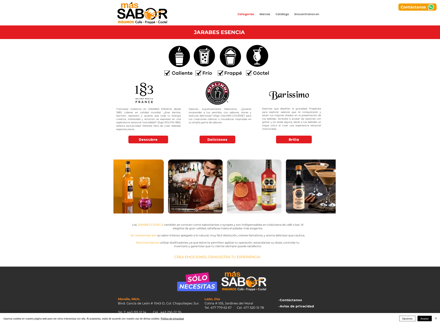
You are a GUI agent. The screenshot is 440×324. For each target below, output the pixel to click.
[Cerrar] (436, 318)
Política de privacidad (172, 318)
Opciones (407, 318)
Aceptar (424, 318)
